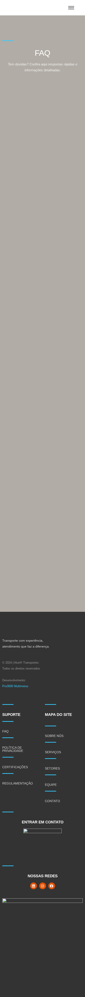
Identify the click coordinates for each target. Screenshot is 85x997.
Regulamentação (17, 783)
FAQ (5, 731)
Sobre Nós (54, 736)
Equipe (51, 785)
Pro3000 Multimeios (15, 686)
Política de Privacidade (12, 749)
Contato (52, 801)
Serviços (53, 752)
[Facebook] (51, 885)
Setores (52, 768)
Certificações (15, 767)
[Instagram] (42, 885)
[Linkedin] (33, 885)
